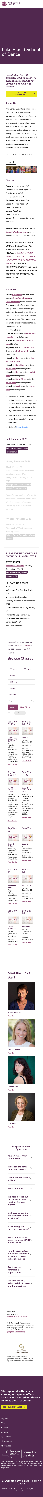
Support (4, 1418)
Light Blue (19, 365)
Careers (4, 1432)
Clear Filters (25, 707)
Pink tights (17, 294)
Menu (40, 4)
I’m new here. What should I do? (17, 1157)
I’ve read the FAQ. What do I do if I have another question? (19, 1283)
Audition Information (20, 94)
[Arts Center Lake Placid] (12, 3)
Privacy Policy (21, 1491)
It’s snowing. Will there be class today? (19, 1228)
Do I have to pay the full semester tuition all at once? (18, 1215)
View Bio (11, 1016)
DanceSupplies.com (21, 298)
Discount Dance (13, 301)
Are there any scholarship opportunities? (15, 1270)
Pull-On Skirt (22, 351)
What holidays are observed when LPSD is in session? (19, 1240)
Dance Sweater (22, 427)
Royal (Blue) (20, 379)
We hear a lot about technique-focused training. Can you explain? (18, 1200)
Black (17, 386)
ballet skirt (11, 368)
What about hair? (16, 1188)
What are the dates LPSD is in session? (17, 1168)
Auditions (15, 565)
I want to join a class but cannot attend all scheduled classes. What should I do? (18, 1254)
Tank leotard (28, 347)
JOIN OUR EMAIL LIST (12, 1407)
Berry (18, 358)
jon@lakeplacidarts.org (16, 1332)
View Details (12, 765)
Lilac (17, 372)
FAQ (9, 162)
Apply (12, 707)
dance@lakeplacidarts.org (17, 232)
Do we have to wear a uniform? (19, 1179)
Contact (4, 1428)
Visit (3, 1423)
